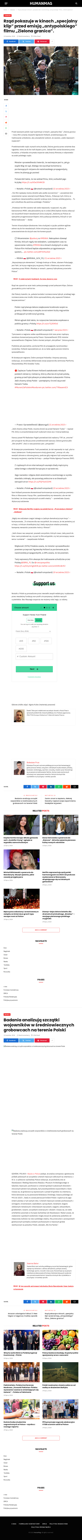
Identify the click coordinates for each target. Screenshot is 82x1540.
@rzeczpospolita (41, 562)
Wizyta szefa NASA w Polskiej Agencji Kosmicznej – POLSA (20, 1354)
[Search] (76, 3)
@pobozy (34, 238)
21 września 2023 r (53, 258)
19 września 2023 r (61, 572)
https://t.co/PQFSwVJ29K (39, 481)
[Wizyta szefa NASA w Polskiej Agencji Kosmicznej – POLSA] (22, 1340)
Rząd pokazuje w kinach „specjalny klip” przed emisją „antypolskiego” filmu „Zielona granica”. (59, 1315)
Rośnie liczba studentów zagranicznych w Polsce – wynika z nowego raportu (19, 1424)
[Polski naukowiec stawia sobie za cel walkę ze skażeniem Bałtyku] (60, 1372)
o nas (5, 987)
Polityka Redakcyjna (10, 997)
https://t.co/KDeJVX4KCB (33, 182)
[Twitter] (6, 111)
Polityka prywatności (11, 1000)
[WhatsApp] (6, 128)
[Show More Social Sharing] (52, 42)
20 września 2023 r (61, 488)
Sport (5, 968)
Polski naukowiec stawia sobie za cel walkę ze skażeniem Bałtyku (59, 1386)
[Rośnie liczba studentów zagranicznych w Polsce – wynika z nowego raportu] (22, 1409)
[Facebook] (6, 105)
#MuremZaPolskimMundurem (28, 387)
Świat (5, 955)
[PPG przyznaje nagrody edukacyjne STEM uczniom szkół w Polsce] (60, 1409)
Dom (5, 948)
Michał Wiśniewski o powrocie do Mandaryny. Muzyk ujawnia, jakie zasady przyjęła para (19, 874)
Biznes (6, 958)
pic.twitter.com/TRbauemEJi (55, 387)
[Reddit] (6, 122)
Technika (7, 965)
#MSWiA (44, 238)
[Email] (6, 133)
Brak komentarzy (24, 36)
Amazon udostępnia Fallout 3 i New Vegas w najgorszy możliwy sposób (22, 1314)
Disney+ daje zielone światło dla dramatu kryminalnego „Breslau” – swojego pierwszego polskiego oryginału (58, 915)
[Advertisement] (46, 114)
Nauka (6, 961)
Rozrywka (7, 972)
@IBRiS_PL (26, 562)
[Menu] (6, 3)
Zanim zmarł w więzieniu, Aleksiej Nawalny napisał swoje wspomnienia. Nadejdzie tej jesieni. (60, 800)
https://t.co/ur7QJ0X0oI (47, 323)
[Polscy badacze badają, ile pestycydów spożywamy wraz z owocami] (60, 1340)
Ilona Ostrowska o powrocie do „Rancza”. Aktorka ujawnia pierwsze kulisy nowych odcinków (58, 840)
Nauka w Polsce (33, 1174)
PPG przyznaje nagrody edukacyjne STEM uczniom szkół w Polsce (58, 1423)
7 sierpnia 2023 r (60, 330)
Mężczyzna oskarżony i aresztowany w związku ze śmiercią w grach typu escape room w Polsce (21, 914)
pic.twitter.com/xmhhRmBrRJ (52, 566)
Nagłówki (7, 951)
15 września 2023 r (61, 188)
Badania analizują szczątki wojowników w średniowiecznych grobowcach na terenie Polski (24, 800)
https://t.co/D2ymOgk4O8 (26, 566)
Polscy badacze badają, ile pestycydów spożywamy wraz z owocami (60, 1354)
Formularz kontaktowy (11, 990)
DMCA (6, 993)
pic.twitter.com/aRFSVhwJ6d (37, 252)
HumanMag (37, 1532)
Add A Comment (41, 930)
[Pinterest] (6, 116)
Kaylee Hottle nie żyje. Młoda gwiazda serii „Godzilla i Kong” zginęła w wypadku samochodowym (21, 840)
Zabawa (7, 15)
